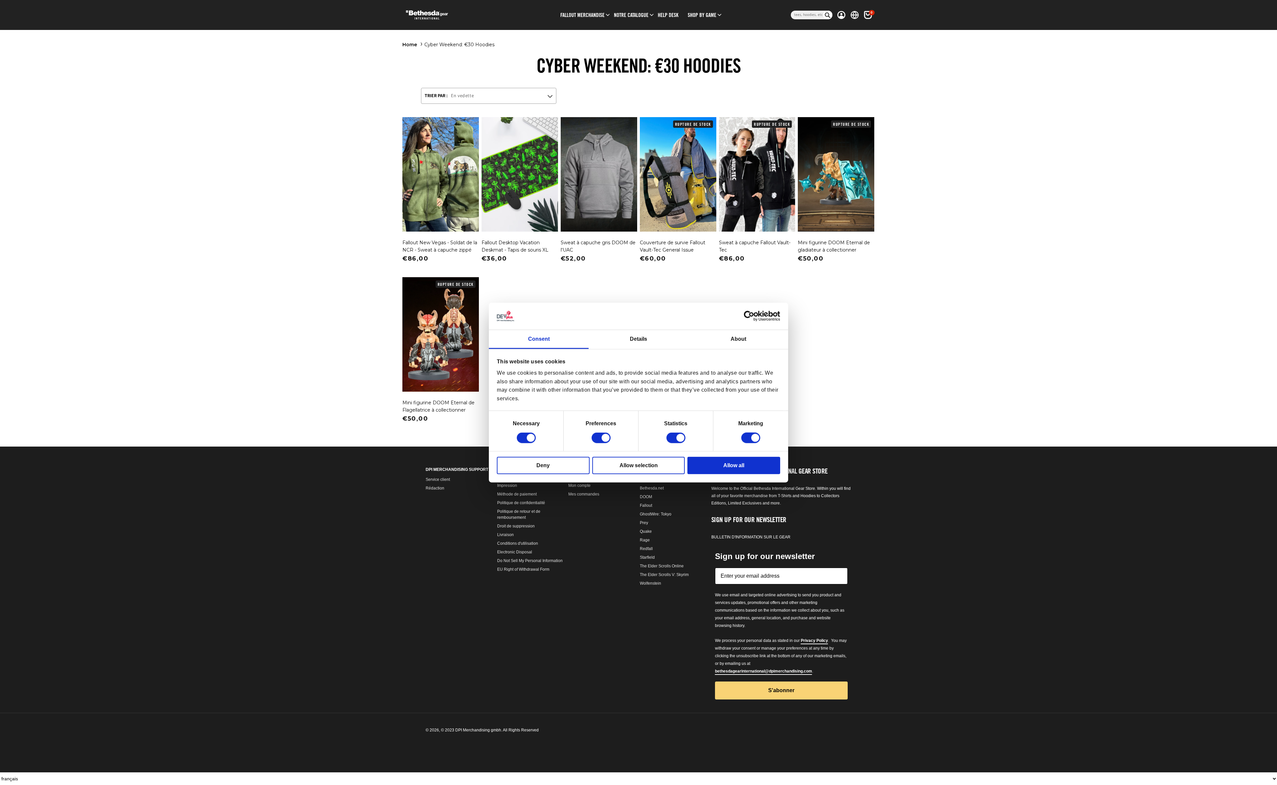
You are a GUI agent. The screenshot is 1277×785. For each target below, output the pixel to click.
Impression (507, 485)
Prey (644, 522)
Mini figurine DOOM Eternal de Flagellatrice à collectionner (438, 406)
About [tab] (738, 339)
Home (409, 45)
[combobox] (807, 15)
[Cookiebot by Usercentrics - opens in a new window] (751, 316)
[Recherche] (827, 15)
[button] (582, 15)
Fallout (646, 505)
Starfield (647, 557)
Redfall (646, 548)
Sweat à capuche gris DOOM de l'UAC (598, 246)
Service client (438, 479)
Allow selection (639, 465)
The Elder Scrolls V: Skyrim (664, 574)
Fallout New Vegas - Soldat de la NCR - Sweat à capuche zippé (439, 246)
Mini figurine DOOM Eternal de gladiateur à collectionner (834, 246)
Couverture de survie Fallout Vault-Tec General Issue (672, 246)
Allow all (733, 465)
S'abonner (781, 690)
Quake (646, 531)
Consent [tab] (539, 339)
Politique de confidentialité (521, 502)
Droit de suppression (516, 526)
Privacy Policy (814, 640)
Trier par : (436, 95)
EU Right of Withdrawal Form (523, 569)
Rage (645, 540)
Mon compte (579, 485)
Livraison (505, 534)
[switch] (601, 438)
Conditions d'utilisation (517, 543)
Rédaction (435, 488)
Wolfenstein (650, 583)
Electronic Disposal (514, 552)
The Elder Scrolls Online (662, 566)
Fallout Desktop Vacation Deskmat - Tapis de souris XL (515, 246)
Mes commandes (583, 494)
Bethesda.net (652, 488)
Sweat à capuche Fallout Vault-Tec (754, 246)
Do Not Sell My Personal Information (530, 560)
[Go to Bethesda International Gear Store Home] (454, 15)
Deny (543, 465)
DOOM (646, 496)
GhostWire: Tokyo (655, 514)
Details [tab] (638, 339)
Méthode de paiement (517, 494)
